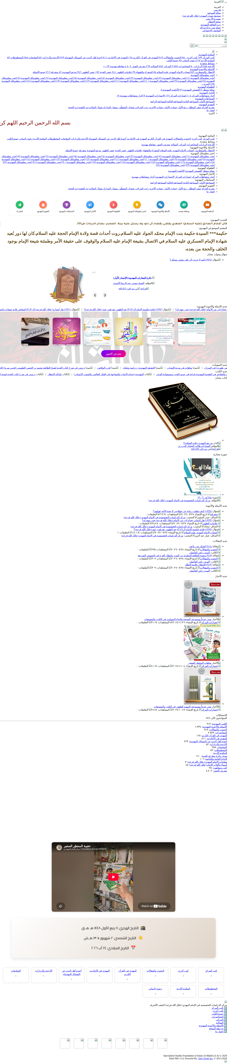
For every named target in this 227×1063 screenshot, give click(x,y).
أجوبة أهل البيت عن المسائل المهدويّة (81, 57)
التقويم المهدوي (207, 104)
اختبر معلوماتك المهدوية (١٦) (195, 162)
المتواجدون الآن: (219, 718)
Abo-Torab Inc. (205, 1058)
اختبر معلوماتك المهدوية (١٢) (100, 81)
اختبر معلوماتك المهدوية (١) (200, 78)
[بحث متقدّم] (196, 45)
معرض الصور (135, 66)
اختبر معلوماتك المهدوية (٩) (188, 81)
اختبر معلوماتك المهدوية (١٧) (165, 162)
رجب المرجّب (141, 107)
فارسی (217, 10)
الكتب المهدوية (219, 723)
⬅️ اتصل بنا (221, 1031)
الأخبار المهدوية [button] (207, 174)
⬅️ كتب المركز (219, 1008)
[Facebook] (226, 36)
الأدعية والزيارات (49, 57)
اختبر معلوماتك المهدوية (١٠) (159, 81)
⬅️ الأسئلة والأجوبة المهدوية (213, 1025)
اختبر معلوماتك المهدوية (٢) (172, 78)
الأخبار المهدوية (207, 92)
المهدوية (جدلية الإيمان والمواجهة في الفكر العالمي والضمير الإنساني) (160, 374)
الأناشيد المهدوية (170, 89)
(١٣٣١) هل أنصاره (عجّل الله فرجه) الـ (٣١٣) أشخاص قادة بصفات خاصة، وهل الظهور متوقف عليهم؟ (71, 309)
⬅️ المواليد (221, 1022)
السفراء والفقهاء (142, 72)
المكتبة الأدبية (205, 60)
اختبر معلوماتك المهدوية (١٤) (40, 81)
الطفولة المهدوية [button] (206, 168)
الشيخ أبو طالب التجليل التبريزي (194, 446)
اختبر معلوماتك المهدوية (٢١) (46, 162)
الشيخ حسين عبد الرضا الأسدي (128, 283)
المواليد (152, 66)
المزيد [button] (212, 113)
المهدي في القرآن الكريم (143, 57)
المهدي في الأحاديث (115, 57)
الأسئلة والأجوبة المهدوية (202, 69)
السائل (214, 517)
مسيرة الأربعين (213, 18)
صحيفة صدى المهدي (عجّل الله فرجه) (202, 16)
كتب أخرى (189, 57)
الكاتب (214, 552)
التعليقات (152, 514)
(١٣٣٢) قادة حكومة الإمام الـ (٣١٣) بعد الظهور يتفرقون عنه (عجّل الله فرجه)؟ (174, 309)
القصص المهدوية (190, 89)
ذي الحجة (73, 107)
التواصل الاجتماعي (211, 30)
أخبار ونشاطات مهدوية (130, 95)
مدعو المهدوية (68, 72)
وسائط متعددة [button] (207, 141)
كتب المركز (206, 57)
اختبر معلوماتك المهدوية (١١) (129, 81)
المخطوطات (15, 57)
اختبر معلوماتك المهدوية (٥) (87, 78)
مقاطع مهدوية (113, 66)
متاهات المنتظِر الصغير (199, 663)
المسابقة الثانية (190, 101)
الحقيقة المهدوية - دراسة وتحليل (190, 367)
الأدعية (209, 66)
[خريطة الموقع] (204, 36)
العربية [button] (217, 1)
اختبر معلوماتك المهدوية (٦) (59, 78)
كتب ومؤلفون (220, 767)
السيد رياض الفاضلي (199, 552)
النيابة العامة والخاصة (216, 759)
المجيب (190, 517)
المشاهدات (172, 514)
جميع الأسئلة (39, 72)
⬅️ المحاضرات (219, 1016)
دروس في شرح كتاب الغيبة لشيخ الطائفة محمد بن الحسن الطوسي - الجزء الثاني (46, 374)
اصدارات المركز (175, 95)
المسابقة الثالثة (174, 101)
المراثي (165, 66)
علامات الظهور (122, 72)
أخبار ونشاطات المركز (201, 95)
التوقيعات (31, 57)
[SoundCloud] (210, 36)
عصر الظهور (86, 72)
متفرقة (52, 72)
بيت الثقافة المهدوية (211, 24)
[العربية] (222, 130)
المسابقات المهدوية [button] (205, 179)
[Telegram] (222, 36)
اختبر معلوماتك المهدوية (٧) (31, 78)
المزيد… (205, 84)
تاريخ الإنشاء (201, 514)
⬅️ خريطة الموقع (218, 1028)
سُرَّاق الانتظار (106, 374)
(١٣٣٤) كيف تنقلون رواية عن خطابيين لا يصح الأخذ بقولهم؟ (182, 511)
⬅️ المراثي (221, 1019)
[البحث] (192, 46)
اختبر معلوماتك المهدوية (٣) (144, 78)
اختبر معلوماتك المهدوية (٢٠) (76, 162)
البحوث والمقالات (170, 57)
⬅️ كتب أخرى (220, 1011)
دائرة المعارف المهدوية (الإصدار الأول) (132, 277)
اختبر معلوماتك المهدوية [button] (203, 153)
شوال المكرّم (95, 107)
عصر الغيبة (103, 72)
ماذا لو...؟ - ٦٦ (204, 497)
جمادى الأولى (170, 107)
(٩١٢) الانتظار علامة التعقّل (198, 564)
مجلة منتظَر (208, 89)
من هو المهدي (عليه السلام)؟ (198, 443)
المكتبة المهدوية (207, 54)
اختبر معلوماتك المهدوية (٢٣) (200, 165)
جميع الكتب (172, 60)
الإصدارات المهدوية (154, 95)
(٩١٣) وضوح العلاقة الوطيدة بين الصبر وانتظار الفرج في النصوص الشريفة (175, 555)
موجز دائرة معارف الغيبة (214, 756)
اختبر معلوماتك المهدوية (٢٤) (170, 165)
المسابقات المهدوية (205, 98)
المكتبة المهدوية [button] (207, 135)
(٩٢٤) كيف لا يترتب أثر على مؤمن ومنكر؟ (191, 259)
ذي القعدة (83, 107)
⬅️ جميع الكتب (219, 1014)
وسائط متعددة (207, 63)
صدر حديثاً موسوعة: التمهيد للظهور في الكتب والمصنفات (182, 706)
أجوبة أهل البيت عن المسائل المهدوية (208, 741)
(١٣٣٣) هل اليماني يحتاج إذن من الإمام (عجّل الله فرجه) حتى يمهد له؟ (177, 520)
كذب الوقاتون (155, 367)
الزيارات (196, 66)
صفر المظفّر (194, 107)
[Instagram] (216, 36)
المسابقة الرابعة (158, 101)
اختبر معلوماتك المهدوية (203, 75)
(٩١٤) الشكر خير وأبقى (200, 546)
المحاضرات (181, 66)
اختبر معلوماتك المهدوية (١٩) (106, 162)
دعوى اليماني (187, 60)
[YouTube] (213, 36)
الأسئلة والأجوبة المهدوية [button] (202, 147)
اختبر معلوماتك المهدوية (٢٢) (17, 162)
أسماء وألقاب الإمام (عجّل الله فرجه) (208, 765)
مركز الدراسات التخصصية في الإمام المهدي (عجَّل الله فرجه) (179, 500)
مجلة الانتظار (214, 21)
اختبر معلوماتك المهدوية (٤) (116, 78)
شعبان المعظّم (126, 107)
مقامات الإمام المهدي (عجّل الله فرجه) (207, 762)
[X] (219, 36)
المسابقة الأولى (206, 101)
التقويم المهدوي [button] (207, 185)
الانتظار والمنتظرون (203, 72)
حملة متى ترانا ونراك (210, 27)
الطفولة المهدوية (206, 87)
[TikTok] (207, 36)
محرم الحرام (208, 107)
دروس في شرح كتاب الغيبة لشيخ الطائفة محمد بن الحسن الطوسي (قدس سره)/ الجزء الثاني (89, 367)
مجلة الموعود (214, 13)
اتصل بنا (211, 110)
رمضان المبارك (111, 107)
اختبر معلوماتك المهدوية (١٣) (70, 81)
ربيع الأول (182, 107)
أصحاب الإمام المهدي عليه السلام (172, 72)
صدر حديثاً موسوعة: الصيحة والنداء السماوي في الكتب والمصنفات (177, 619)
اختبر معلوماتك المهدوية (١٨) (135, 162)
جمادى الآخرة (156, 107)
